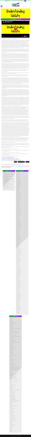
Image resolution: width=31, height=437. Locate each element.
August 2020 (18, 255)
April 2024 (18, 205)
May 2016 (18, 302)
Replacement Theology (13, 401)
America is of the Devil (13, 322)
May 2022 (18, 232)
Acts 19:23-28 (3, 89)
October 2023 (18, 212)
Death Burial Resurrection (13, 335)
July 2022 (18, 230)
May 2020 (18, 257)
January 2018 (18, 282)
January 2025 (18, 194)
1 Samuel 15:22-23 (4, 137)
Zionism (11, 431)
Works (11, 427)
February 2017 (18, 294)
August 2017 (18, 288)
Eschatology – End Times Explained (14, 342)
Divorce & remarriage (13, 341)
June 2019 (18, 264)
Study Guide (11, 412)
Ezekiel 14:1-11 (3, 122)
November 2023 (19, 211)
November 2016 (19, 296)
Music (11, 380)
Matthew (11, 375)
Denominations (12, 337)
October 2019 (18, 262)
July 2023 (18, 216)
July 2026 (18, 173)
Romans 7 (11, 402)
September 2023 (19, 213)
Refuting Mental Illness (13, 399)
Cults (11, 334)
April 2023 (18, 219)
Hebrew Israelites (12, 360)
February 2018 (18, 281)
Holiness (11, 361)
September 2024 (19, 199)
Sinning (11, 407)
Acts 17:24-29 (3, 77)
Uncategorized (16, 164)
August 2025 (18, 186)
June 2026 (18, 174)
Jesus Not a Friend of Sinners (13, 369)
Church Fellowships (12, 330)
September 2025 (19, 185)
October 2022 (18, 226)
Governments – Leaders (13, 355)
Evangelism (11, 343)
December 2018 (19, 270)
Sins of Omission (12, 408)
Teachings (11, 413)
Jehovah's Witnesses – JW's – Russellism (15, 367)
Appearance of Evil (12, 324)
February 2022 (18, 236)
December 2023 (19, 210)
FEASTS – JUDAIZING (12, 349)
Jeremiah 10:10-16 (4, 40)
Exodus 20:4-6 (11, 70)
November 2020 (19, 251)
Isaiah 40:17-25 (3, 97)
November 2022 (19, 225)
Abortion (11, 318)
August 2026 (18, 172)
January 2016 (18, 307)
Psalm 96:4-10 (3, 53)
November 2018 (19, 271)
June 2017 (18, 290)
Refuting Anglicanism (12, 395)
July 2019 (18, 263)
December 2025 (19, 181)
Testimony (11, 414)
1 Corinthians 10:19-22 (4, 84)
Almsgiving (11, 321)
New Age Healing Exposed (13, 381)
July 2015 (18, 310)
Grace (11, 356)
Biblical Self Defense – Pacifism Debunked (15, 328)
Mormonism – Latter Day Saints (14, 379)
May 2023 (18, 218)
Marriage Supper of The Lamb (14, 374)
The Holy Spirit (12, 419)
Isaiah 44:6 (3, 146)
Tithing (11, 421)
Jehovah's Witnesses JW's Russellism (14, 368)
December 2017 (19, 283)
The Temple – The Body (13, 420)
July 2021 (18, 243)
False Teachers (12, 348)
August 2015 (18, 309)
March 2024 (18, 206)
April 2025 (18, 191)
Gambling (11, 350)
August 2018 (18, 275)
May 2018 (18, 277)
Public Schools (12, 394)
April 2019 (18, 265)
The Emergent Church (13, 418)
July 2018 (18, 276)
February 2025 (18, 193)
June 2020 (18, 256)
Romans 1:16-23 (4, 106)
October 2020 (18, 252)
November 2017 (19, 284)
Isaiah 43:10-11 (3, 143)
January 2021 (18, 249)
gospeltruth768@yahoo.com (10, 157)
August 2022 (18, 229)
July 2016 (18, 300)
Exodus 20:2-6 (3, 63)
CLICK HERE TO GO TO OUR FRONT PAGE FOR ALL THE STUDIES (10, 158)
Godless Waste (12, 353)
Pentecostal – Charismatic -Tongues (14, 389)
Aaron (3, 164)
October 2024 (18, 198)
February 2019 (18, 268)
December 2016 (19, 295)
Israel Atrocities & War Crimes (14, 366)
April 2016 (18, 303)
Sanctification (12, 405)
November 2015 (19, 308)
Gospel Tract (11, 354)
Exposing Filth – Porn (12, 347)
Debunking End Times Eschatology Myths (15, 336)
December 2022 (19, 224)
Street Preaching (12, 411)
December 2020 (19, 250)
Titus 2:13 (28, 121)
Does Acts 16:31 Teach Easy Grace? (8, 183)
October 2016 (18, 297)
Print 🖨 (15, 161)
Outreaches (11, 386)
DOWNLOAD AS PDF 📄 (21, 161)
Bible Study (11, 327)
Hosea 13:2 (3, 74)
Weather (11, 426)
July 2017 (18, 289)
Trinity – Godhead (12, 424)
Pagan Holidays (12, 387)
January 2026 (18, 180)
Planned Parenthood (12, 392)
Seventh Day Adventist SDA (13, 406)
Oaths (11, 382)
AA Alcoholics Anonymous (13, 317)
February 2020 (18, 258)
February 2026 (18, 179)
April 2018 (18, 278)
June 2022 (18, 231)
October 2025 (18, 184)
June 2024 (18, 203)
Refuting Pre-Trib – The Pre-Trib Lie (14, 400)
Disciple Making (12, 340)
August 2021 (18, 242)
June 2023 (18, 217)
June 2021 (18, 244)
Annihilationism (12, 323)
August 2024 (18, 200)
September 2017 (19, 287)
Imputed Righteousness (13, 363)
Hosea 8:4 (3, 72)
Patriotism (11, 388)
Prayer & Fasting (12, 393)
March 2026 (18, 178)
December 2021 (19, 238)
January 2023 (18, 223)
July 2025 (18, 187)
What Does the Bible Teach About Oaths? (9, 178)
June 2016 (18, 301)
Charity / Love (12, 329)
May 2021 (18, 245)
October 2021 (18, 239)
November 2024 (19, 197)
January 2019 (18, 269)
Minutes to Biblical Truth (13, 376)
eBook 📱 (27, 161)
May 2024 (18, 204)
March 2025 (18, 192)
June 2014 (18, 313)
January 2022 (18, 237)
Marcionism (11, 373)
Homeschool (12, 362)
